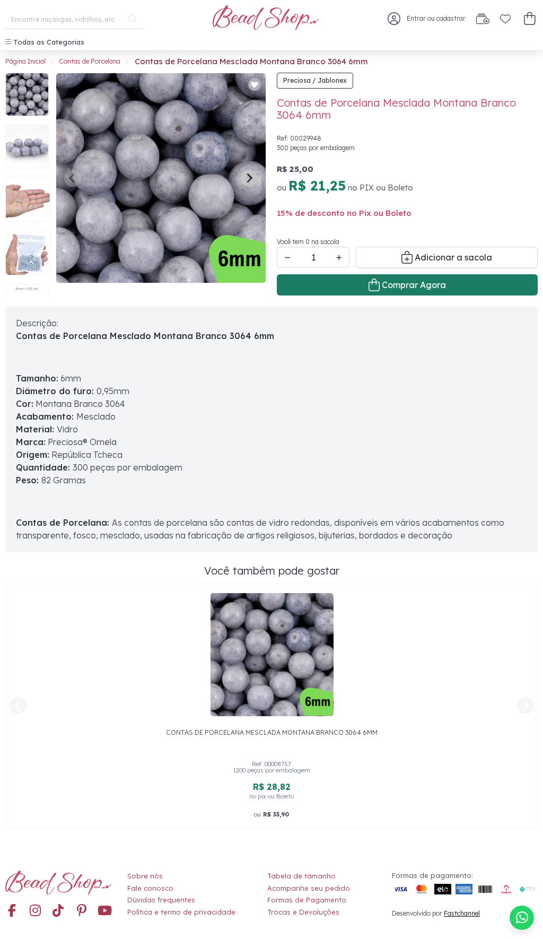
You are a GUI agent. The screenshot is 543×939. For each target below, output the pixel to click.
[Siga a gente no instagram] (35, 910)
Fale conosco (150, 888)
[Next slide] (249, 178)
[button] (529, 18)
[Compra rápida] (482, 18)
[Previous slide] (72, 178)
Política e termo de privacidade (181, 912)
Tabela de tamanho (301, 876)
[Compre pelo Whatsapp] (522, 918)
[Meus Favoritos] (505, 18)
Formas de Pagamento (306, 899)
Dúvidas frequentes (161, 899)
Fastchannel (462, 913)
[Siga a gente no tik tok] (58, 910)
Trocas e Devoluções (303, 912)
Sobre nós (145, 876)
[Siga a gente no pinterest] (81, 910)
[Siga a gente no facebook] (11, 910)
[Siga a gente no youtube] (105, 910)
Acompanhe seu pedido (308, 888)
